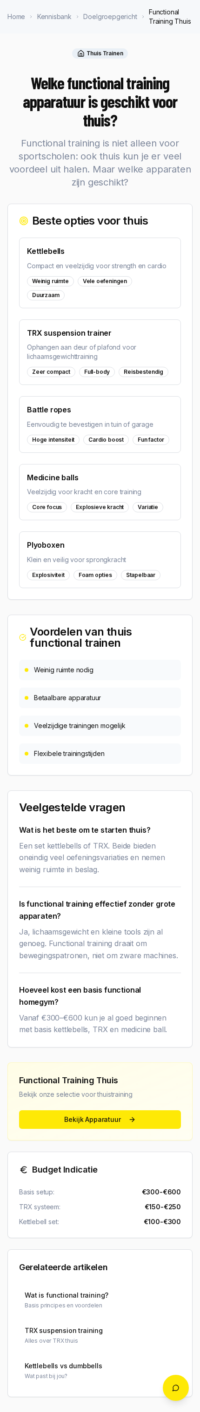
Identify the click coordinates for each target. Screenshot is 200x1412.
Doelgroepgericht (110, 16)
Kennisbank (54, 16)
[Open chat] (176, 1388)
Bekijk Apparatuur (92, 1119)
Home (16, 16)
